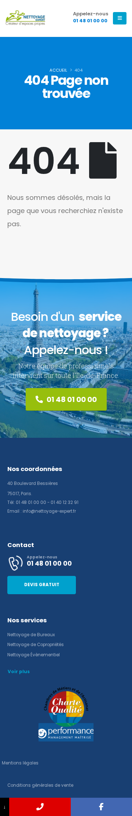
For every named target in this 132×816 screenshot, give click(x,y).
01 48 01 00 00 (31, 502)
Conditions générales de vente (40, 785)
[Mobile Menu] (119, 18)
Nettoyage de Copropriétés (35, 645)
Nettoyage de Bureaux (31, 635)
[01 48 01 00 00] (39, 807)
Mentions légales (20, 763)
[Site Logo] (26, 18)
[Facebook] (101, 807)
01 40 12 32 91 (64, 502)
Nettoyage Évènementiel (33, 655)
